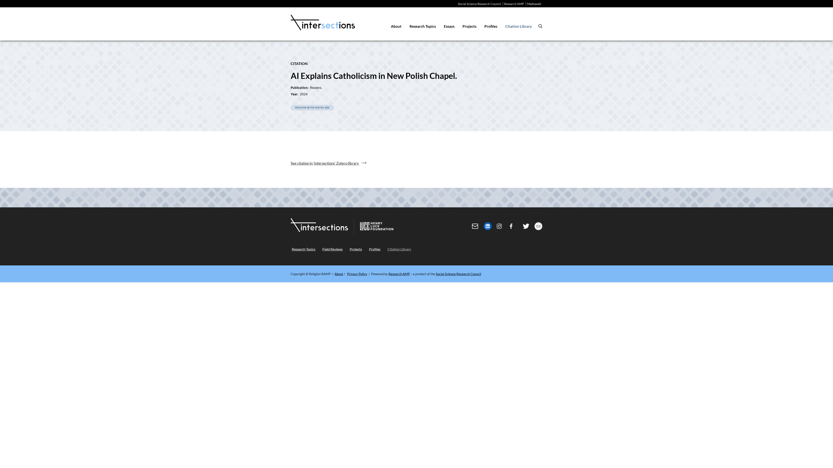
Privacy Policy (357, 274)
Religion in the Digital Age (312, 107)
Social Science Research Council (479, 4)
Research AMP (514, 4)
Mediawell (534, 4)
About (339, 274)
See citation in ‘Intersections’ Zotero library (325, 163)
